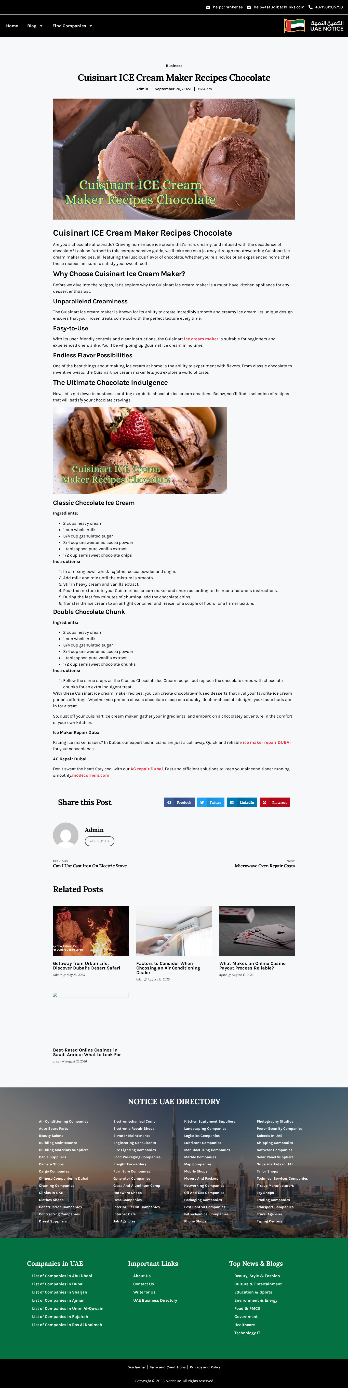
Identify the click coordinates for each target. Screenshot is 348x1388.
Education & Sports (253, 1292)
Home (12, 25)
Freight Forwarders (129, 1164)
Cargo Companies (54, 1171)
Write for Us (144, 1292)
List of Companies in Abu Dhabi (62, 1275)
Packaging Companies (203, 1200)
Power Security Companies (279, 1128)
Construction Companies (60, 1207)
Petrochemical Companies (206, 1214)
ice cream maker (200, 338)
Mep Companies (197, 1164)
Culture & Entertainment (258, 1284)
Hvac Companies (127, 1200)
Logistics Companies (202, 1136)
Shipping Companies (275, 1143)
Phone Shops (195, 1221)
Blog (31, 25)
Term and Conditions (168, 1367)
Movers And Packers (201, 1178)
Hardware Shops (127, 1193)
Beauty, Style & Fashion (257, 1275)
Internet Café (124, 1214)
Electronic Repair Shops (133, 1128)
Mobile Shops (195, 1171)
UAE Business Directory (155, 1300)
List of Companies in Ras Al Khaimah (67, 1324)
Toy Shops (265, 1193)
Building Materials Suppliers (63, 1150)
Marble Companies (200, 1157)
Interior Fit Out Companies (136, 1207)
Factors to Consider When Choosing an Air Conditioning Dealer (168, 968)
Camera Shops (51, 1164)
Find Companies (69, 25)
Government (246, 1316)
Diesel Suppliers (53, 1221)
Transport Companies (275, 1207)
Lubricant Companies (202, 1143)
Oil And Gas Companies (204, 1193)
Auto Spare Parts (53, 1128)
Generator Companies (131, 1178)
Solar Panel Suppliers (275, 1157)
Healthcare (244, 1324)
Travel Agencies (270, 1214)
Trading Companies (273, 1200)
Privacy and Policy (205, 1367)
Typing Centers (269, 1221)
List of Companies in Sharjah (59, 1292)
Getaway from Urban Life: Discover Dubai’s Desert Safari (86, 966)
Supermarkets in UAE (275, 1164)
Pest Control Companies (204, 1207)
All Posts (99, 841)
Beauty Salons (51, 1136)
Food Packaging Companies (136, 1157)
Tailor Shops (267, 1171)
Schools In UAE (269, 1136)
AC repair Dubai (146, 768)
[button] (179, 802)
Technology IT (247, 1332)
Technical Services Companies (282, 1178)
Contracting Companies (59, 1214)
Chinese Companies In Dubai (63, 1178)
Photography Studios (275, 1121)
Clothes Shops (51, 1200)
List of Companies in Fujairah (60, 1316)
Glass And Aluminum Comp (136, 1185)
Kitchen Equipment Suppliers (209, 1121)
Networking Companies (204, 1185)
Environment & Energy (255, 1300)
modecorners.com (90, 775)
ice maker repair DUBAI (266, 742)
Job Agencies (124, 1221)
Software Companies (274, 1150)
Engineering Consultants (134, 1143)
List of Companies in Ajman (58, 1300)
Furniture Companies (131, 1171)
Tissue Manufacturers (275, 1185)
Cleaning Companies (56, 1185)
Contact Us (143, 1284)
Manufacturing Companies (207, 1150)
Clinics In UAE (51, 1193)
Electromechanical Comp (134, 1121)
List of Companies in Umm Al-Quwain (67, 1308)
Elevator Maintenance (131, 1136)
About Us (142, 1275)
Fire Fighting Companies (134, 1150)
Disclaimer (136, 1367)
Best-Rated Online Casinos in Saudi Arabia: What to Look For (87, 1052)
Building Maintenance (58, 1143)
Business (174, 65)
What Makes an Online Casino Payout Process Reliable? (252, 966)
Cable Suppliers (52, 1157)
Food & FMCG (247, 1308)
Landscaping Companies (205, 1128)
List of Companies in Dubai (58, 1284)
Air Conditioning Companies (63, 1121)
